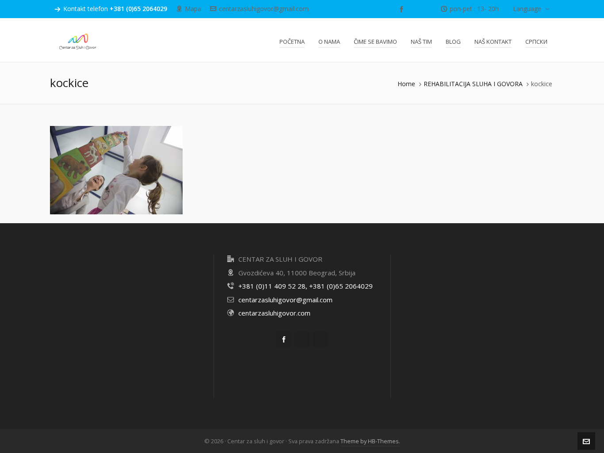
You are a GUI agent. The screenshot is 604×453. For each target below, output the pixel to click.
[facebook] (402, 9)
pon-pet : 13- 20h (474, 8)
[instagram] (428, 9)
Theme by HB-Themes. (370, 441)
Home (406, 84)
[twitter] (416, 9)
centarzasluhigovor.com (274, 312)
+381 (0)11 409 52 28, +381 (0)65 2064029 (305, 286)
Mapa (193, 8)
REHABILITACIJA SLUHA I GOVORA (473, 84)
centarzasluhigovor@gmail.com (264, 8)
